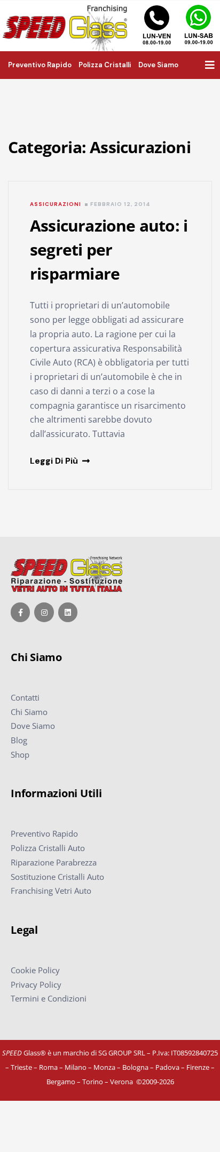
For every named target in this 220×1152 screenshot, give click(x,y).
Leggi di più (56, 460)
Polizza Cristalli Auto (48, 848)
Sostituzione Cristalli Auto (57, 876)
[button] (210, 65)
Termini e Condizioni (49, 998)
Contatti (25, 697)
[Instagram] (43, 612)
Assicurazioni (55, 204)
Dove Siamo (33, 725)
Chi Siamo (29, 711)
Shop (20, 754)
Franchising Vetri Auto (51, 890)
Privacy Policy (36, 984)
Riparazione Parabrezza (54, 862)
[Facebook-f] (20, 612)
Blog (19, 740)
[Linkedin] (67, 612)
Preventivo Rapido (44, 833)
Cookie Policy (35, 970)
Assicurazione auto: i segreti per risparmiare (108, 249)
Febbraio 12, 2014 (120, 204)
